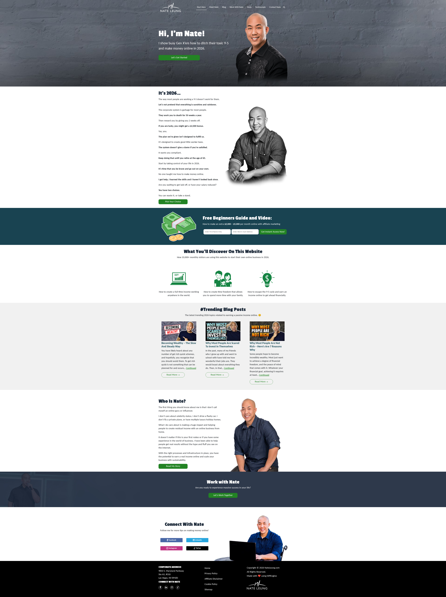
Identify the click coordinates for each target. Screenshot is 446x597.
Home (207, 568)
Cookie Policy (211, 584)
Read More (173, 375)
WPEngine (272, 576)
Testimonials (260, 7)
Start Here (201, 7)
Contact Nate (275, 7)
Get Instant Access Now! (273, 232)
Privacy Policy (211, 573)
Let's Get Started (179, 58)
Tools (249, 7)
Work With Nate (236, 7)
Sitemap (208, 590)
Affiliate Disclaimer (214, 579)
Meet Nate (213, 7)
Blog (224, 7)
